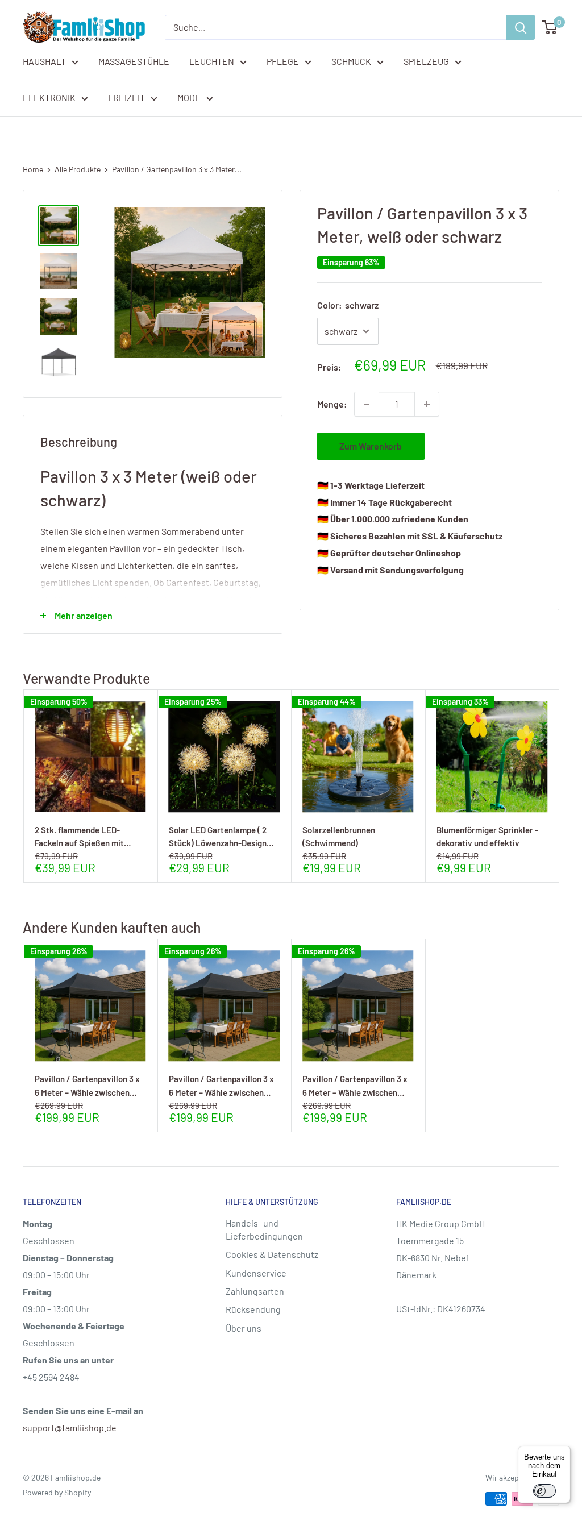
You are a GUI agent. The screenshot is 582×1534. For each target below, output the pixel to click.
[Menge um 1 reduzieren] (367, 404)
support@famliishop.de (70, 1427)
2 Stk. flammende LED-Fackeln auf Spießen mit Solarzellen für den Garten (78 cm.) (90, 836)
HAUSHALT (44, 61)
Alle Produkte (78, 169)
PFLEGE (283, 61)
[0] (550, 27)
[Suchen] (520, 27)
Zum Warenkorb (370, 445)
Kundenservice (256, 1272)
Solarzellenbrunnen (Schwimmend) (338, 836)
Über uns (243, 1328)
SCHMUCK (351, 61)
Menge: (332, 403)
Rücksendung (253, 1309)
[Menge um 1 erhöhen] (427, 404)
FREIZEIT (126, 97)
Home (33, 169)
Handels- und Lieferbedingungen (264, 1229)
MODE (189, 97)
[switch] (544, 1491)
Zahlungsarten (255, 1291)
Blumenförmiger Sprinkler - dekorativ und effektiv (487, 836)
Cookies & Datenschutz (272, 1254)
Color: (348, 305)
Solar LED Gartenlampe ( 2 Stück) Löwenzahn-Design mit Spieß (218, 836)
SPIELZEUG (426, 61)
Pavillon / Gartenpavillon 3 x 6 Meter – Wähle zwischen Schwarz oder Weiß (87, 1085)
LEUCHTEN (211, 61)
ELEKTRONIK (49, 97)
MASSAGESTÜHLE (133, 61)
